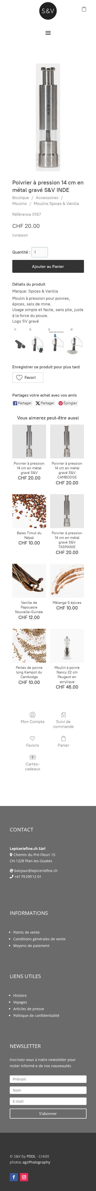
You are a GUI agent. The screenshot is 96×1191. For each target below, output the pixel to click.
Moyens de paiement (31, 945)
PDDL (31, 1156)
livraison (20, 235)
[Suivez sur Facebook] (14, 1177)
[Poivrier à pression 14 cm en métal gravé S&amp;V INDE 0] (48, 117)
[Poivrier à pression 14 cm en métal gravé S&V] (29, 441)
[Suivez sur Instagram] (24, 1177)
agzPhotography (36, 1162)
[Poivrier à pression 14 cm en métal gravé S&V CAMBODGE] (67, 441)
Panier (63, 745)
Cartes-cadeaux (32, 766)
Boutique (20, 197)
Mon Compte (33, 721)
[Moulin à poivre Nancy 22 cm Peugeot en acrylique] (67, 646)
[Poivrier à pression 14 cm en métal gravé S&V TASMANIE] (67, 511)
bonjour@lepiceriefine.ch (36, 870)
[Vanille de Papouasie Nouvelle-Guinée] (29, 581)
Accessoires (47, 197)
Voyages (20, 1002)
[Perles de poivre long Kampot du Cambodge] (29, 646)
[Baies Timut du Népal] (29, 511)
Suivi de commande (63, 724)
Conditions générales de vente (39, 938)
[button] (28, 377)
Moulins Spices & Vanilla (56, 203)
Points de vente (26, 932)
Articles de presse (28, 1008)
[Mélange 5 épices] (67, 581)
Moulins (19, 203)
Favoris (32, 745)
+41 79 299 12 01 (27, 876)
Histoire (20, 995)
